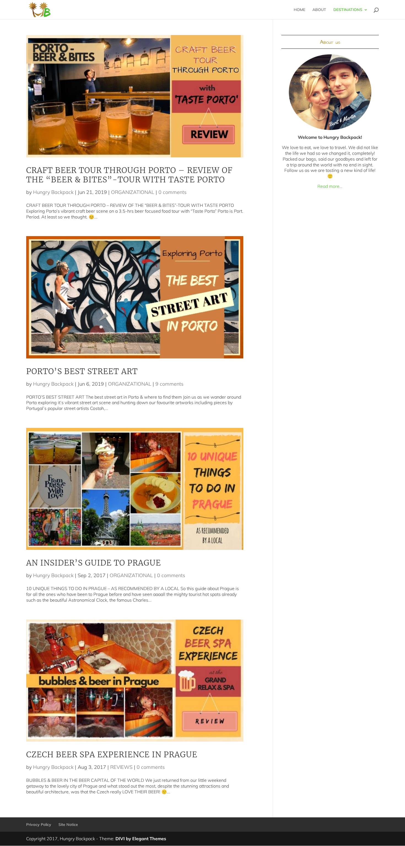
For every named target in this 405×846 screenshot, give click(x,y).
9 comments (169, 384)
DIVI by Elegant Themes (140, 838)
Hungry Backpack (53, 192)
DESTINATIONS (347, 10)
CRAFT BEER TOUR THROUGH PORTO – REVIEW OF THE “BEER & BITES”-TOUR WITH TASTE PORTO (129, 175)
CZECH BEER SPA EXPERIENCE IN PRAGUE (111, 754)
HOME (299, 10)
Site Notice (68, 824)
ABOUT (319, 10)
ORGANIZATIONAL (132, 192)
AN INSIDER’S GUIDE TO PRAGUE (93, 563)
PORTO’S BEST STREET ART (82, 371)
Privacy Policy (38, 824)
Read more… (329, 186)
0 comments (172, 192)
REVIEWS (121, 767)
